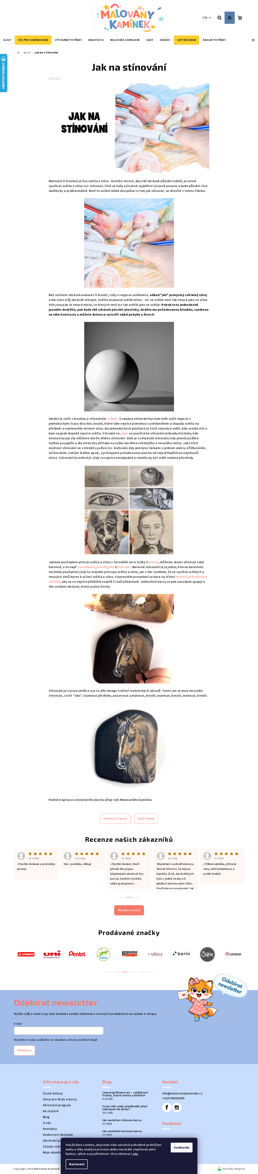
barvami (124, 567)
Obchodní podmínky (58, 1140)
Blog (46, 1117)
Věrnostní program (57, 1105)
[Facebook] (167, 1107)
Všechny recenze (129, 910)
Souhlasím (181, 1147)
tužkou (112, 418)
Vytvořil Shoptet (234, 1169)
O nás (47, 1123)
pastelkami (86, 567)
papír (124, 433)
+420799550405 (173, 1098)
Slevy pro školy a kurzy (60, 1099)
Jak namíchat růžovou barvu (122, 1120)
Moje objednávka (55, 1152)
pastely (102, 567)
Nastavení (76, 1164)
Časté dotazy (53, 1093)
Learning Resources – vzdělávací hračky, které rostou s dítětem (125, 1094)
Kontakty (50, 1129)
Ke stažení (51, 1111)
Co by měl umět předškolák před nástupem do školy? (124, 1108)
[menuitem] (7, 40)
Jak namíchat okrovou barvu (122, 1131)
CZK (205, 18)
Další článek (146, 819)
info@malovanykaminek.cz (182, 1093)
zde (135, 1154)
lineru (153, 562)
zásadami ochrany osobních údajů (75, 1040)
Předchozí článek (115, 819)
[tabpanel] (26, 954)
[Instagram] (177, 1107)
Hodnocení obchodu (58, 1134)
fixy (111, 567)
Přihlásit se (24, 1050)
